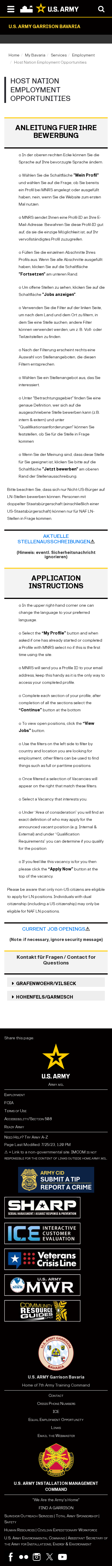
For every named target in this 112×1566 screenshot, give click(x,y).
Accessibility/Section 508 (28, 1118)
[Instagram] (36, 1557)
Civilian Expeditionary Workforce (67, 1530)
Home (14, 55)
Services (59, 55)
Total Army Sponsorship (77, 1516)
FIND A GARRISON (56, 1508)
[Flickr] (23, 1557)
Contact (56, 1395)
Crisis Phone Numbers (56, 1403)
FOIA (8, 1102)
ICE (56, 1411)
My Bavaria (35, 55)
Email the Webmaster (56, 1435)
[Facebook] (10, 1557)
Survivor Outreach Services (28, 1516)
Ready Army (14, 1126)
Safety (10, 1522)
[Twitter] (49, 1557)
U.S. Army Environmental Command (34, 1538)
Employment (83, 55)
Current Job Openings (53, 929)
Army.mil (56, 1084)
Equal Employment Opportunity (56, 1419)
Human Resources (19, 1530)
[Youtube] (62, 1557)
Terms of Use (15, 1110)
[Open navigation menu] (10, 8)
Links (56, 1427)
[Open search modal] (101, 8)
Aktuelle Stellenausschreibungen (54, 539)
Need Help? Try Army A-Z (26, 1137)
